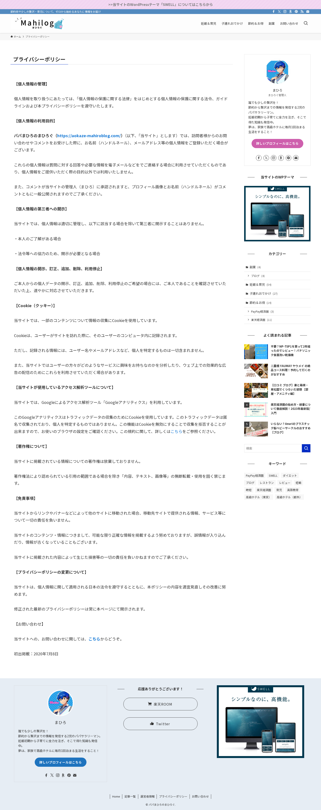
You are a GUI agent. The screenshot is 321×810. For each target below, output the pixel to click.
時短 (249, 490)
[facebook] (273, 11)
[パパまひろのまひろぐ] (37, 23)
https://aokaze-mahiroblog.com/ (89, 135)
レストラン (267, 483)
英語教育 (293, 490)
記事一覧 (130, 796)
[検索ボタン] (306, 23)
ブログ (258, 276)
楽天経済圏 (261, 320)
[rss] (302, 11)
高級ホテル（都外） (289, 497)
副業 (255, 267)
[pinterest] (296, 11)
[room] (290, 11)
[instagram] (285, 11)
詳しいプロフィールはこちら (277, 143)
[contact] (308, 11)
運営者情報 (147, 796)
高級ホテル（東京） (258, 497)
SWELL (273, 475)
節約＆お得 (260, 302)
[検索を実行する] (306, 448)
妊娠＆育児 (260, 284)
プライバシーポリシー (173, 796)
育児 (279, 490)
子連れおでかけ (264, 293)
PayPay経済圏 (262, 311)
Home (116, 796)
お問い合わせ (200, 796)
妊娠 (298, 483)
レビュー (284, 483)
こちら (176, 431)
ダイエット (290, 475)
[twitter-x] (279, 11)
